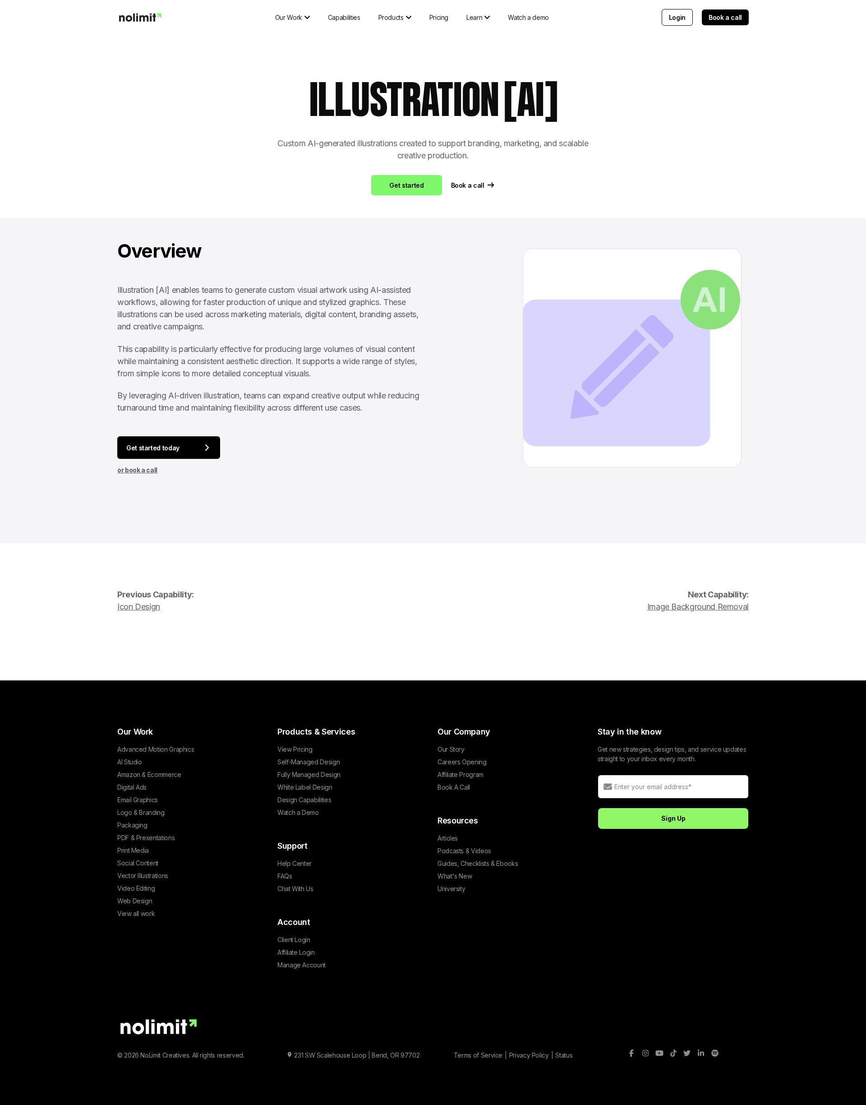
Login (677, 17)
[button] (292, 17)
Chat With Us (295, 888)
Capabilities (344, 17)
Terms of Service (478, 1055)
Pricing (438, 17)
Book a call (725, 17)
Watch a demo (528, 17)
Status (563, 1055)
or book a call (137, 470)
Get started (406, 185)
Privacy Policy (529, 1055)
